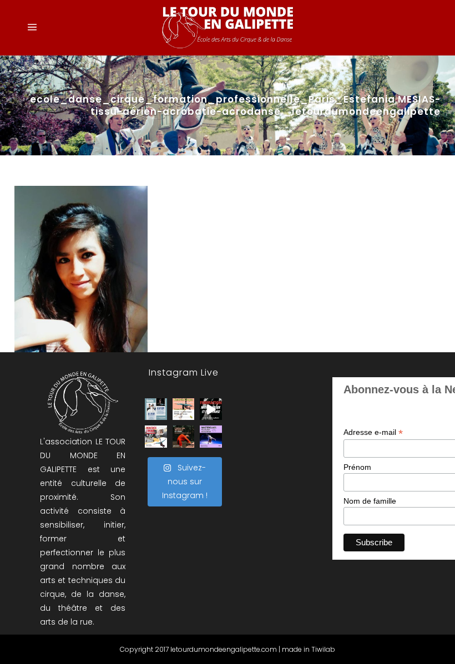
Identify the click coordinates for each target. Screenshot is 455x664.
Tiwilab (323, 649)
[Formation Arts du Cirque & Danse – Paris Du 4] (184, 436)
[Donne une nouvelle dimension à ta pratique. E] (211, 409)
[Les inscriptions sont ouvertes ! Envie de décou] (184, 409)
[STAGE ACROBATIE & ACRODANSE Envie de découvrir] (211, 436)
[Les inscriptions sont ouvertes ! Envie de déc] (156, 436)
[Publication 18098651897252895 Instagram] (156, 409)
